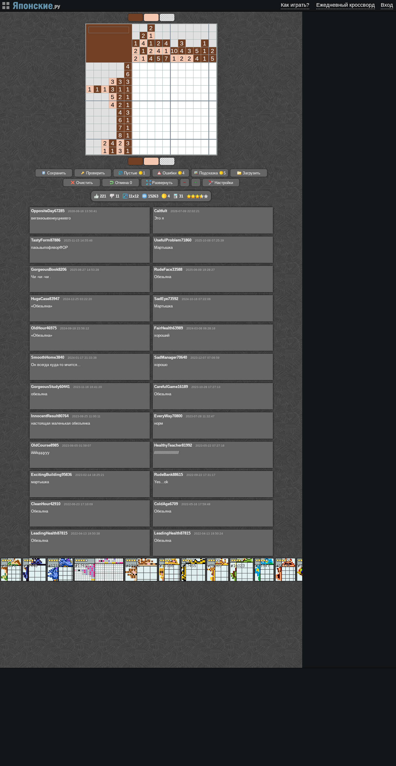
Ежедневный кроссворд (345, 5)
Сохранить (56, 173)
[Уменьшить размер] (184, 182)
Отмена (123, 183)
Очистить (84, 183)
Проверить (95, 173)
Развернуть (162, 183)
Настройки (223, 183)
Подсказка (212, 173)
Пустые (134, 173)
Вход (387, 5)
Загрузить (251, 173)
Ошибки (173, 173)
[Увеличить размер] (195, 182)
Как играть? (295, 5)
